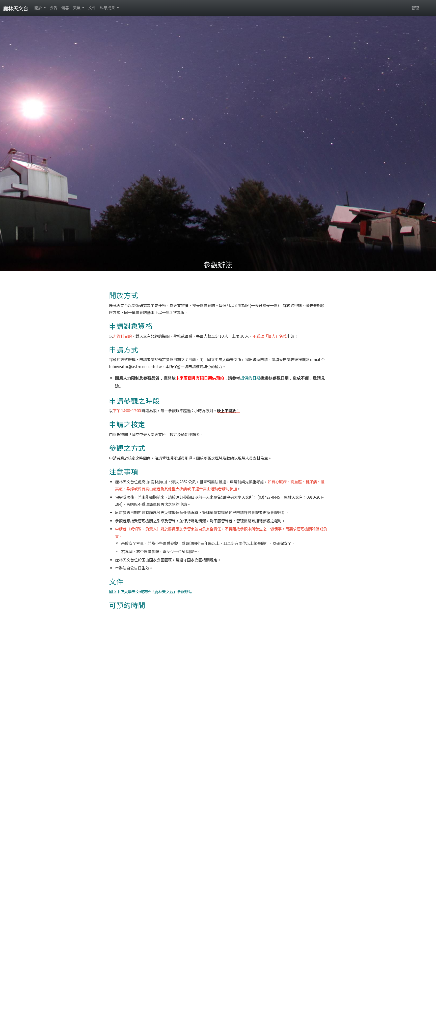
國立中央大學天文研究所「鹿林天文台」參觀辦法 (150, 591)
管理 (415, 7)
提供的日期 (250, 378)
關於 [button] (38, 7)
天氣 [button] (77, 7)
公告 (53, 7)
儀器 (65, 7)
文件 (92, 7)
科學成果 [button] (108, 7)
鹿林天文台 (15, 8)
